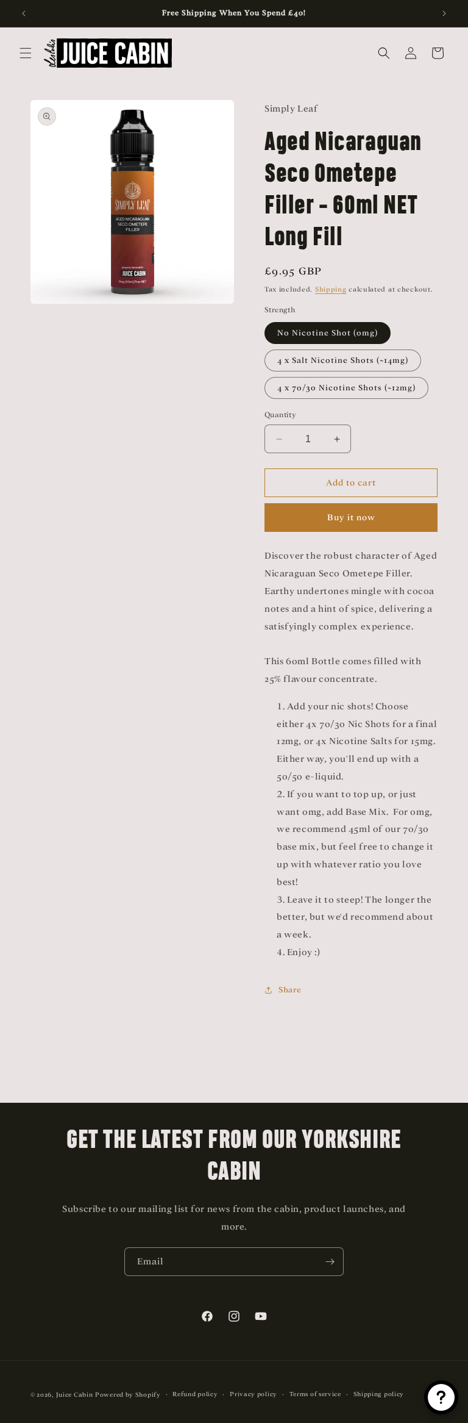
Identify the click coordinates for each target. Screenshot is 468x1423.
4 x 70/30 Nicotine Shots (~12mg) (346, 388)
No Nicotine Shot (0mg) (327, 333)
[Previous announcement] (23, 13)
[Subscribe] (329, 1261)
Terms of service (315, 1394)
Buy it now (351, 517)
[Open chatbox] (441, 1397)
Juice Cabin (74, 1394)
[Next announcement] (444, 13)
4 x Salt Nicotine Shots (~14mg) (342, 360)
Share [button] (290, 990)
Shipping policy (379, 1394)
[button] (25, 53)
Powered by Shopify (128, 1394)
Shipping (331, 289)
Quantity (280, 414)
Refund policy (195, 1394)
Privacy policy (253, 1394)
